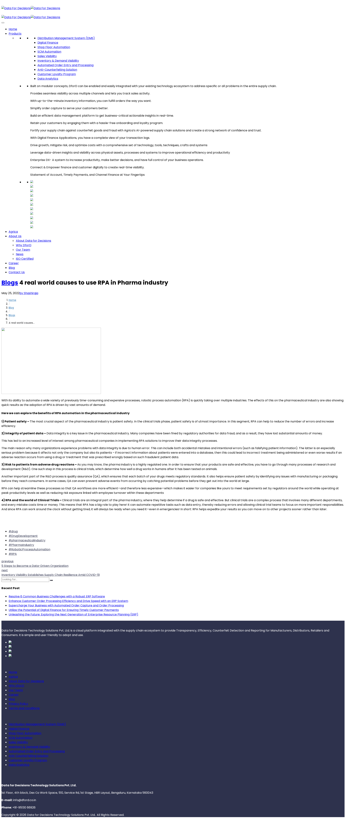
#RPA (13, 554)
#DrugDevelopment (23, 536)
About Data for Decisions (33, 241)
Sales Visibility (47, 56)
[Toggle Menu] (2, 22)
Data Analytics (47, 79)
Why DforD (23, 245)
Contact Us (17, 272)
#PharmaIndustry (21, 545)
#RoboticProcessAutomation (29, 549)
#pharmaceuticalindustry (27, 540)
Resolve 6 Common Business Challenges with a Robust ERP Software (57, 596)
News (19, 254)
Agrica (13, 232)
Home (13, 29)
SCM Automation (49, 52)
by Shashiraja (28, 293)
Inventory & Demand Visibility (58, 61)
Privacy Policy (18, 704)
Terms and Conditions (24, 708)
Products (15, 34)
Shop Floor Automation (53, 47)
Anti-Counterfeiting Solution (57, 70)
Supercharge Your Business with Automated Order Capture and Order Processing (66, 605)
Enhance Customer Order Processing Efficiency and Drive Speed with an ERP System (68, 601)
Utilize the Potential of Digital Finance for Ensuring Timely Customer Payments (64, 610)
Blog (12, 268)
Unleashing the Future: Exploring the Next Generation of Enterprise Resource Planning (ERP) (73, 614)
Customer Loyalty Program (56, 74)
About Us (15, 236)
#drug (13, 531)
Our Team (23, 250)
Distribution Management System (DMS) (66, 38)
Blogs (9, 282)
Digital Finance (47, 43)
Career (14, 263)
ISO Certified (25, 259)
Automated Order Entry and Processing (65, 65)
